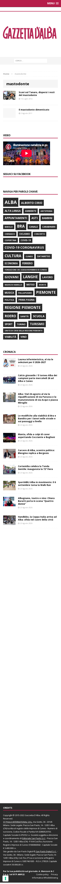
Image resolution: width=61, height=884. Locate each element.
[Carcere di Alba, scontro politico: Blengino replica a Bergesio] (9, 456)
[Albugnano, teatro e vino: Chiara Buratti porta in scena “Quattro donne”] (9, 504)
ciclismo (24, 233)
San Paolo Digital (25, 851)
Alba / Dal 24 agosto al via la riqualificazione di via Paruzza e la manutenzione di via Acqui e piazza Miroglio (38, 398)
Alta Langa (13, 211)
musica (9, 292)
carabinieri (48, 226)
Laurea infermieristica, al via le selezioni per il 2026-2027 (35, 361)
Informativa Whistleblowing (45, 877)
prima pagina (26, 299)
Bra (21, 226)
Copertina (10, 240)
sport (9, 324)
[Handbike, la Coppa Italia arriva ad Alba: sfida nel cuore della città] (9, 523)
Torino (21, 324)
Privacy (54, 874)
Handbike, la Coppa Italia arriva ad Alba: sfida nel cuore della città (37, 518)
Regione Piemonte (23, 307)
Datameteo (43, 256)
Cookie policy (42, 874)
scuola (38, 316)
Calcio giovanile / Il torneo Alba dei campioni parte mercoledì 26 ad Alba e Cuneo (37, 378)
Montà (42, 285)
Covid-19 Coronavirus (24, 247)
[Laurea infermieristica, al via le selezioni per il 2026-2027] (9, 365)
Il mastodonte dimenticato (34, 109)
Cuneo (29, 256)
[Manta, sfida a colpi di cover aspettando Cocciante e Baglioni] (9, 440)
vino (23, 336)
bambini (47, 218)
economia (11, 263)
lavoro (47, 277)
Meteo (30, 284)
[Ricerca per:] (30, 60)
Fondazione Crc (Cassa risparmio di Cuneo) (26, 270)
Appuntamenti (16, 218)
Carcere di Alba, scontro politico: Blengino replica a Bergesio (36, 452)
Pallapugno (25, 293)
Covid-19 (26, 240)
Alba (11, 202)
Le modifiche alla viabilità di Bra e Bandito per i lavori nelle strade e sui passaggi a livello (37, 418)
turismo (37, 324)
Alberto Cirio (31, 203)
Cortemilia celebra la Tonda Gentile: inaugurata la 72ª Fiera (35, 468)
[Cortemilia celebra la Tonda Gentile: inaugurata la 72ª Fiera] (9, 472)
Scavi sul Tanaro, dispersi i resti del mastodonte (37, 94)
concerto (39, 234)
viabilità (10, 336)
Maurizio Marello (13, 285)
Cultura (13, 255)
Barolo (9, 227)
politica (9, 299)
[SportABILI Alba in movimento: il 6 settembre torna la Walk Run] (9, 488)
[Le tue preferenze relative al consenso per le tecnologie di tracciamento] (5, 878)
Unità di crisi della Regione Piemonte (23, 330)
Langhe (30, 276)
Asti (34, 218)
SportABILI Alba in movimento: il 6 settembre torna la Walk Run (37, 483)
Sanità (24, 316)
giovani (12, 277)
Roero (10, 316)
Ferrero (27, 263)
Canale (33, 226)
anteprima (46, 211)
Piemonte (46, 292)
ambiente (30, 210)
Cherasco (10, 234)
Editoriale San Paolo (31, 838)
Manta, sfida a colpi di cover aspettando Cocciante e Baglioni (36, 436)
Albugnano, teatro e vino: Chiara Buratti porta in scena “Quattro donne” (36, 501)
